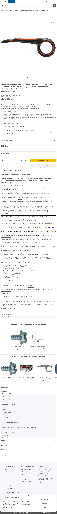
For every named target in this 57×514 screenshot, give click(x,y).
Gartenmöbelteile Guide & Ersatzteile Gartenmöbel (11, 489)
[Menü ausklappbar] (5, 1)
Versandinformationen (26, 469)
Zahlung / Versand (9, 471)
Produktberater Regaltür (43, 475)
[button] (43, 1)
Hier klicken (45, 253)
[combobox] (28, 140)
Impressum (5, 509)
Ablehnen (44, 507)
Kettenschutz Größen (7, 399)
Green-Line (5, 417)
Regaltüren (3, 440)
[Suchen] (54, 5)
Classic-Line (5, 407)
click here (20, 199)
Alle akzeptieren (44, 499)
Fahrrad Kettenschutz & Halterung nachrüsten (43, 472)
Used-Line (5, 420)
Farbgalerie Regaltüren (43, 482)
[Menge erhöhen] (25, 160)
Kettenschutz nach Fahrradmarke (10, 402)
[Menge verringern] (2, 160)
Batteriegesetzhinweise (26, 481)
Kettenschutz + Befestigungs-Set (9, 425)
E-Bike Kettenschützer (7, 430)
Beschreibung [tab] (5, 174)
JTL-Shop (49, 512)
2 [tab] (29, 77)
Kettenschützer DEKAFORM (8, 404)
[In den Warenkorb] (2, 19)
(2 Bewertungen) (11, 91)
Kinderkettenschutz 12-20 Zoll (9, 432)
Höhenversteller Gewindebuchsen (9, 437)
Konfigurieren (44, 503)
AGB (22, 474)
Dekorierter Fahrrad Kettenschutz (10, 422)
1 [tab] (27, 77)
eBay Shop (3, 455)
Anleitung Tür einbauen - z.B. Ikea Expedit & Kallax (45, 478)
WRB (22, 471)
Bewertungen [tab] (15, 174)
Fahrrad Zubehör (6, 435)
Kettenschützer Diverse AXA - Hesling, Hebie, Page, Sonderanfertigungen (19, 427)
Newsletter (3, 452)
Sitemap (6, 469)
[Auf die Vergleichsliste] (52, 22)
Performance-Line (10, 99)
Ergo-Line (5, 409)
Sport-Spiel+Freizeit (5, 443)
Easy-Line (5, 414)
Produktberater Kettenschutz (39, 211)
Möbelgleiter (4, 391)
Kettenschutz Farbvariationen (9, 396)
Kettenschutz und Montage (7, 393)
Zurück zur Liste (5, 10)
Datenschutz (13, 509)
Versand (12, 149)
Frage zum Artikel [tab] (27, 174)
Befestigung (4, 445)
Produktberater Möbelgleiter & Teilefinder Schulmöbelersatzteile (12, 494)
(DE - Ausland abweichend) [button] (16, 154)
